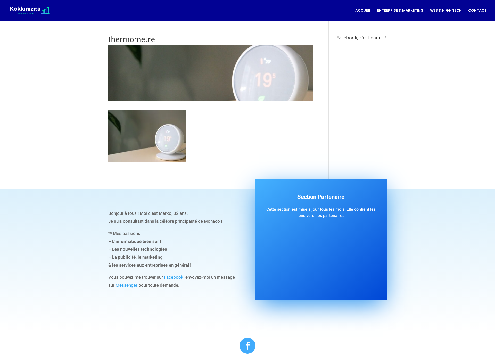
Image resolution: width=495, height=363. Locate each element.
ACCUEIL (363, 11)
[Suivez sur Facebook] (247, 346)
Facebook (173, 277)
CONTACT (477, 11)
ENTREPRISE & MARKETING (400, 11)
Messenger (126, 285)
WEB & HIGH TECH (446, 11)
